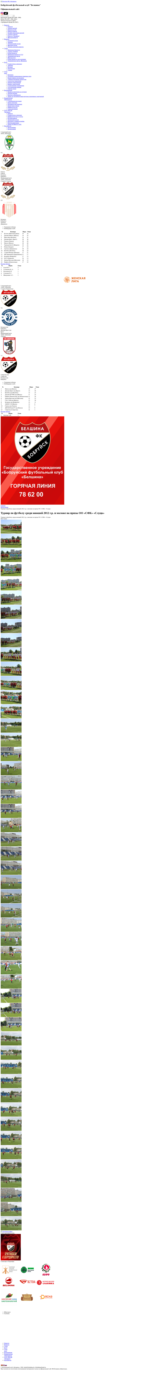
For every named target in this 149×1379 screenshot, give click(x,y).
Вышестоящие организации (16, 78)
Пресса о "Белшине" (14, 36)
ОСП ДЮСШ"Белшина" (8, 1357)
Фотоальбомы (12, 127)
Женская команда (13, 37)
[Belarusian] (2, 1365)
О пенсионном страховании (16, 85)
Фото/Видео (7, 1360)
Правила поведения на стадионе (17, 92)
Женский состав (12, 45)
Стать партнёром (13, 109)
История (10, 67)
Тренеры (10, 42)
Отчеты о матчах (13, 34)
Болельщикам (8, 1352)
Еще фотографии (7, 1231)
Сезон (6, 1346)
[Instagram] (2, 14)
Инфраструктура (12, 107)
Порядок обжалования (14, 82)
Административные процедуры (17, 79)
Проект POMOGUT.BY (14, 124)
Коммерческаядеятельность (8, 1354)
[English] (4, 1365)
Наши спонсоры (12, 102)
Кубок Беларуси (12, 53)
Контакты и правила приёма (16, 121)
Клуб (5, 1348)
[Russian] (6, 1365)
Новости (10, 26)
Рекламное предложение (15, 104)
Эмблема (10, 65)
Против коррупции (13, 123)
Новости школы (12, 31)
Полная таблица (5, 264)
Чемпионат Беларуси (14, 50)
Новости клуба (12, 30)
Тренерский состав (13, 119)
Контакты (10, 75)
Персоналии (11, 68)
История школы (12, 118)
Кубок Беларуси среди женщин (17, 59)
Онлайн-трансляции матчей (16, 33)
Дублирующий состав (14, 43)
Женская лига (12, 57)
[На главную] (9, 1)
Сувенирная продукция (14, 101)
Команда (6, 1344)
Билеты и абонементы (14, 95)
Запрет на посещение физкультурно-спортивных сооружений (26, 96)
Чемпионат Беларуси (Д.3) (15, 54)
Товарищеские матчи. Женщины (17, 61)
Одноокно (5, 1350)
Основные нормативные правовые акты (19, 76)
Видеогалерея (12, 129)
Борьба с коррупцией (14, 84)
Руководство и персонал (15, 64)
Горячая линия (12, 88)
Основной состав (13, 40)
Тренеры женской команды (16, 47)
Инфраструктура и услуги (15, 116)
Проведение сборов (13, 106)
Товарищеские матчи (14, 56)
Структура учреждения (14, 81)
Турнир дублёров (13, 51)
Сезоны (10, 70)
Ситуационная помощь (14, 87)
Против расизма (12, 93)
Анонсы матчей (12, 28)
